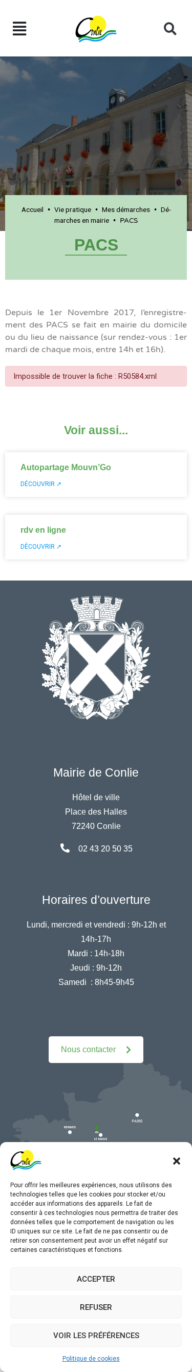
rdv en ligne (43, 530)
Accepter (96, 1279)
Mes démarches (126, 209)
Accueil (33, 209)
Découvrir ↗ (40, 484)
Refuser (96, 1307)
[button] (177, 1160)
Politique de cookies (91, 1358)
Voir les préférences (96, 1335)
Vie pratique (72, 209)
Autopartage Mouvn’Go (65, 467)
